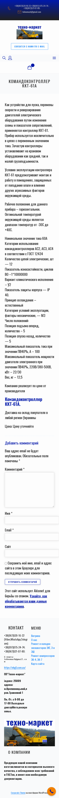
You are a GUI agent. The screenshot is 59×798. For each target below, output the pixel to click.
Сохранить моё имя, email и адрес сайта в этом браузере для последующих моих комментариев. (28, 567)
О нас (34, 640)
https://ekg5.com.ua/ (15, 667)
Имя (8, 513)
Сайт (8, 546)
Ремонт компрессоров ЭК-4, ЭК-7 (43, 658)
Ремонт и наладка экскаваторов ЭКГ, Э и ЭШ (43, 648)
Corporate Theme (18, 792)
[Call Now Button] (51, 791)
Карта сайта (37, 664)
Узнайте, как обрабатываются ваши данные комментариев (26, 601)
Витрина (35, 636)
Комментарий (15, 469)
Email (9, 529)
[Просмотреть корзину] (29, 67)
